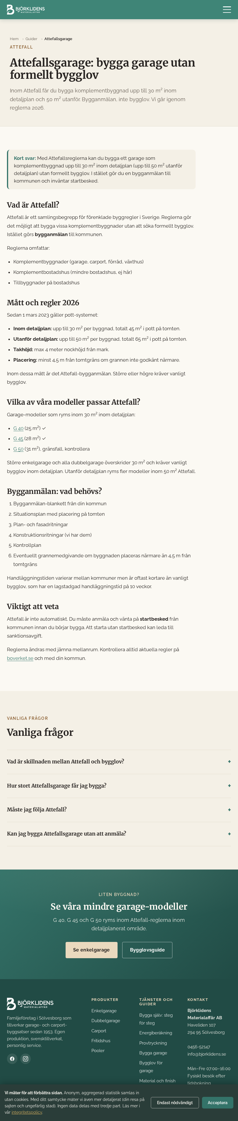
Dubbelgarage (105, 1020)
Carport (98, 1030)
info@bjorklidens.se (206, 1054)
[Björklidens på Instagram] (25, 1059)
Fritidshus (100, 1040)
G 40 (18, 428)
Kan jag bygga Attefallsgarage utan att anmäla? (66, 834)
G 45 (18, 438)
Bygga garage (153, 1052)
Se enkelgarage (91, 950)
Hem (14, 38)
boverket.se (20, 658)
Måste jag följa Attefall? (37, 809)
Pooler (97, 1050)
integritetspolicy (27, 1112)
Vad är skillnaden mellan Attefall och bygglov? (65, 761)
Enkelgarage (104, 1010)
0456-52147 (198, 1046)
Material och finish (157, 1080)
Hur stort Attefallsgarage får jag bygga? (57, 786)
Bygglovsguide (147, 950)
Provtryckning (153, 1042)
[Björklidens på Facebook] (12, 1059)
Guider (31, 38)
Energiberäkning (155, 1032)
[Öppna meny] (227, 9)
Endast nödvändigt (175, 1102)
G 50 (18, 449)
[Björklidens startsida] (26, 10)
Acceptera (218, 1102)
